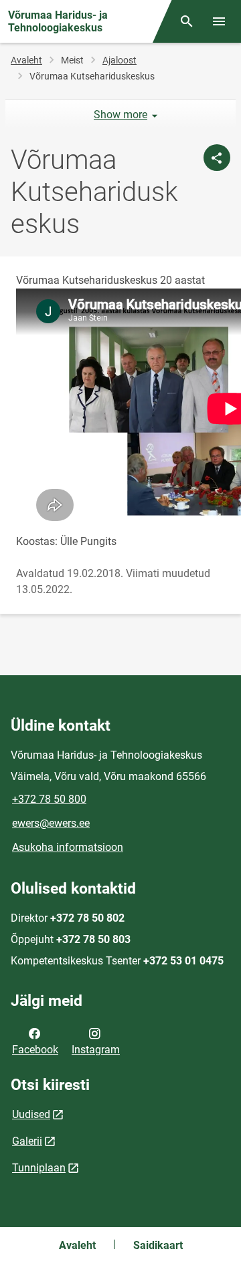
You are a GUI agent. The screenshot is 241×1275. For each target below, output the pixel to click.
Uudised (31, 1114)
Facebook (35, 1049)
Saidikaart (158, 1245)
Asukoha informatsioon (67, 847)
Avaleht (26, 60)
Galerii (27, 1141)
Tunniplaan (39, 1167)
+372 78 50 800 (49, 799)
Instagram (96, 1049)
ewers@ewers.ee (51, 823)
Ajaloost (119, 60)
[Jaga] (217, 157)
